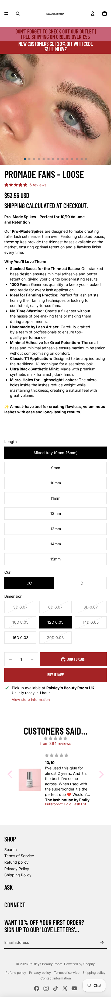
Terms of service (66, 973)
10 (67, 159)
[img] (55, 738)
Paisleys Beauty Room (46, 964)
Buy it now (55, 674)
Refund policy (16, 862)
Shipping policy (94, 973)
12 (77, 159)
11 (72, 159)
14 (86, 159)
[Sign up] (102, 942)
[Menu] (6, 13)
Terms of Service (19, 855)
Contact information (55, 978)
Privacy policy (40, 973)
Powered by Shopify (79, 964)
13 (81, 159)
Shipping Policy (18, 875)
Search (10, 849)
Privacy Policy (16, 868)
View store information (31, 699)
